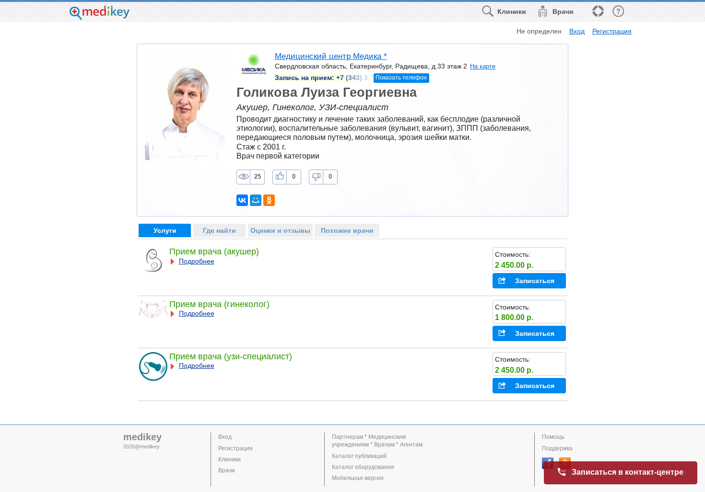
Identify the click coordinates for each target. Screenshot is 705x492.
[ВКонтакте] (242, 200)
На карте (482, 66)
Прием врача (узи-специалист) (230, 356)
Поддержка (557, 448)
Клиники (229, 459)
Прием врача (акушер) (214, 251)
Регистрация (612, 31)
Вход (577, 31)
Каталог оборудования (363, 467)
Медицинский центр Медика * (331, 56)
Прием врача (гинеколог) (219, 304)
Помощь (553, 437)
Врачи (226, 470)
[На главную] (99, 17)
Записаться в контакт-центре (627, 472)
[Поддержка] (597, 12)
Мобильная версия (358, 478)
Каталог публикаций (359, 456)
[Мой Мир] (255, 200)
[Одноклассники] (269, 200)
